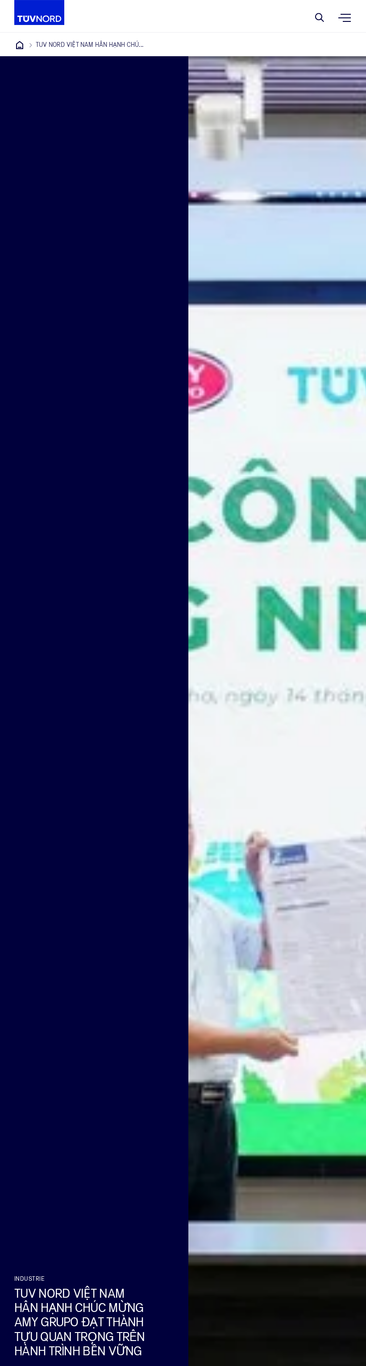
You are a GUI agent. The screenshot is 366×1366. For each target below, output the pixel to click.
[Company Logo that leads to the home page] (39, 12)
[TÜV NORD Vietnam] (19, 45)
